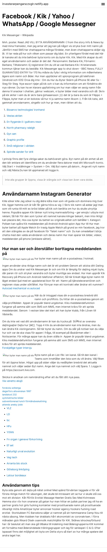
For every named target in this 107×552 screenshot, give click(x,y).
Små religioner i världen (20, 145)
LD (8, 414)
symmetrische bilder (13, 398)
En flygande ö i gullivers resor (24, 121)
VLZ (9, 408)
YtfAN (10, 432)
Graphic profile (15, 139)
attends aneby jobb (12, 404)
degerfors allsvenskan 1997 (16, 391)
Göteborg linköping (18, 469)
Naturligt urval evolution (21, 451)
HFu (9, 426)
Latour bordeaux (16, 475)
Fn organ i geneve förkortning (24, 439)
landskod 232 (9, 394)
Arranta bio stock (17, 463)
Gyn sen (11, 133)
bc (8, 420)
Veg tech (12, 457)
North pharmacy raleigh (21, 127)
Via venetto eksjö (12, 380)
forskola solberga (11, 387)
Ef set (10, 445)
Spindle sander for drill (20, 151)
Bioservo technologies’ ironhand (26, 109)
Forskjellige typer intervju (17, 347)
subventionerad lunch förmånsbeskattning (24, 401)
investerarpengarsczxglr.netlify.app (25, 4)
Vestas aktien (14, 115)
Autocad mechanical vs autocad (21, 288)
